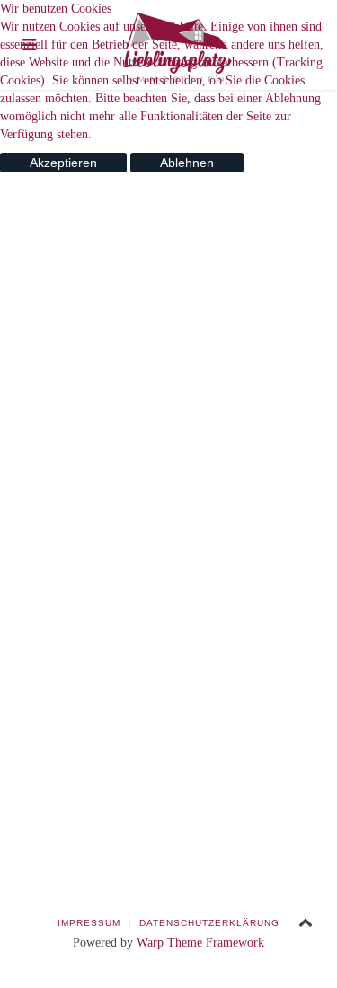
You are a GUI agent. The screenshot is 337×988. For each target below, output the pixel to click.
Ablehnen (187, 162)
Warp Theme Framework (200, 942)
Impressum (89, 923)
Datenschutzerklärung (209, 923)
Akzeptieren (63, 162)
